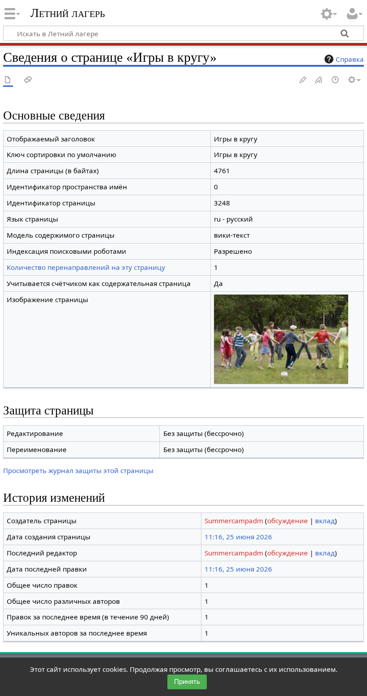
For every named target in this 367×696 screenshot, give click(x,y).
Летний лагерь (67, 13)
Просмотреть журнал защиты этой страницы (78, 470)
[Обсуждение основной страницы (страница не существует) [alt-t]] (28, 80)
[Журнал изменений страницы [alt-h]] (336, 80)
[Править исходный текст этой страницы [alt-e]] (319, 80)
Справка (350, 59)
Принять (187, 681)
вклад (325, 520)
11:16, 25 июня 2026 (238, 536)
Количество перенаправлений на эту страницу (86, 267)
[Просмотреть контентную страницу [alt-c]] (8, 80)
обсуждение (287, 520)
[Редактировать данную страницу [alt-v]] (303, 80)
